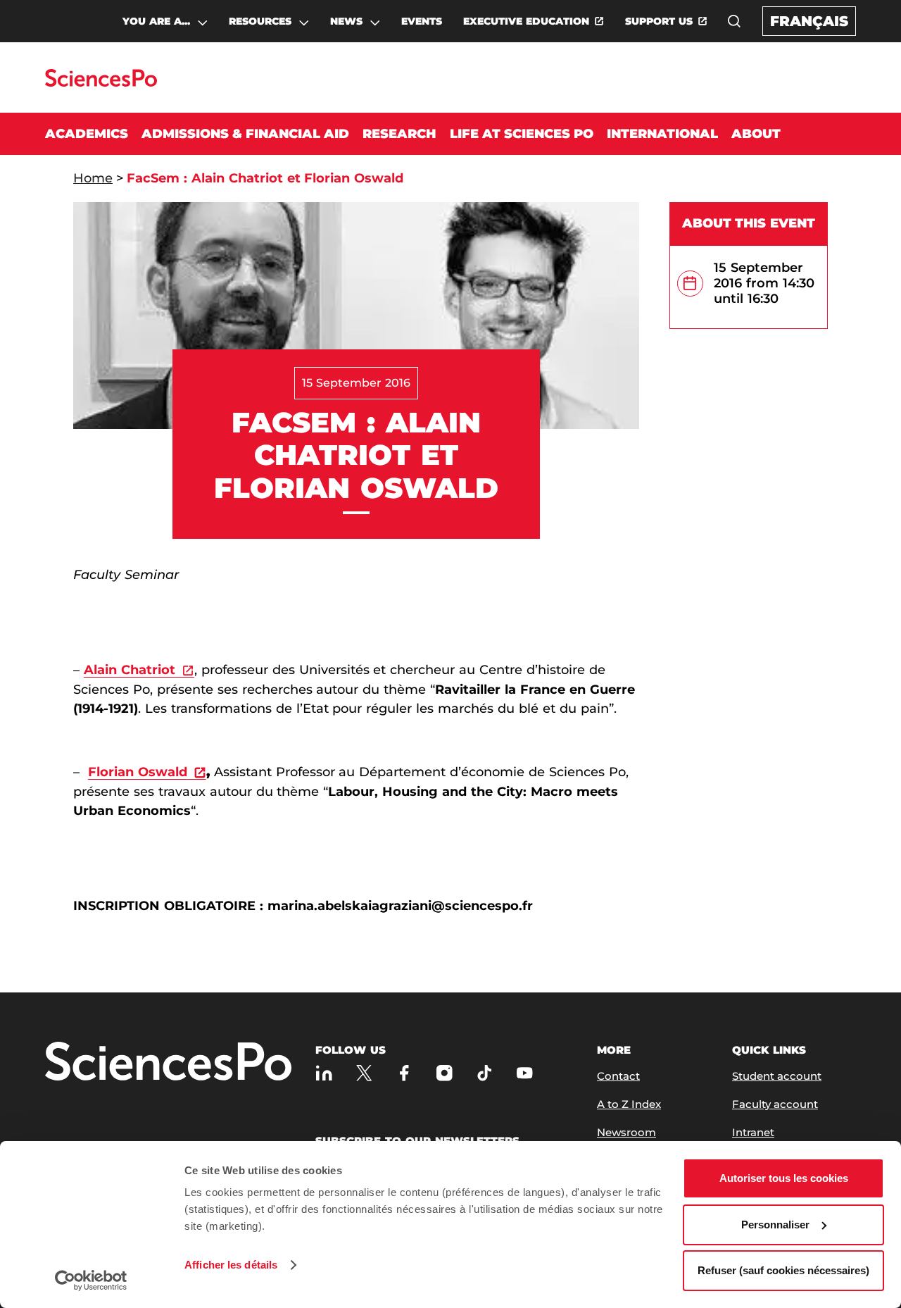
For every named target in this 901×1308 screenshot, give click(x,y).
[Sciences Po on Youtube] (525, 1073)
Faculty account (775, 1104)
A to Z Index (629, 1104)
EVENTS (421, 21)
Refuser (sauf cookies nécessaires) (783, 1270)
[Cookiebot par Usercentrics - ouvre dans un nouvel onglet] (91, 1280)
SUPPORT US (659, 21)
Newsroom (626, 1132)
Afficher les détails (230, 1265)
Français (809, 21)
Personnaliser (775, 1225)
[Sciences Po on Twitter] (364, 1073)
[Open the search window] (734, 21)
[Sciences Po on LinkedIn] (324, 1073)
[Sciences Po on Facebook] (404, 1073)
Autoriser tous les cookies (783, 1178)
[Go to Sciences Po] (101, 82)
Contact (618, 1076)
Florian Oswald (137, 772)
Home (93, 178)
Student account (776, 1076)
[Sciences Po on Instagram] (444, 1073)
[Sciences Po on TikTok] (484, 1073)
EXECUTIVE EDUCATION (526, 21)
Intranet (753, 1132)
